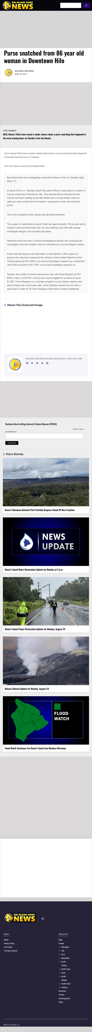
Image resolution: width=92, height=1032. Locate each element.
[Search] (86, 5)
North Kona (65, 969)
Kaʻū (63, 954)
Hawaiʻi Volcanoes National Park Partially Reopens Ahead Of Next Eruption (40, 510)
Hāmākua (65, 947)
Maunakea (65, 958)
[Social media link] (27, 363)
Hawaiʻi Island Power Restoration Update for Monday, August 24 (35, 629)
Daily (60, 940)
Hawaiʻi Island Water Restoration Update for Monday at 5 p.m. (34, 569)
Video (61, 1002)
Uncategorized (64, 998)
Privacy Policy (9, 943)
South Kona (65, 984)
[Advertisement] (46, 29)
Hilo (62, 951)
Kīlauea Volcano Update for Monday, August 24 (27, 688)
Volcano (64, 987)
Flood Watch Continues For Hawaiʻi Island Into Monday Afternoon (35, 748)
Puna (63, 973)
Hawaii (61, 943)
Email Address (11, 432)
